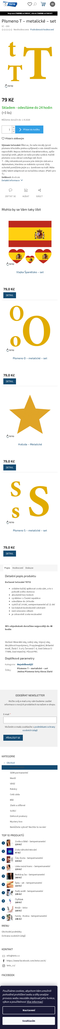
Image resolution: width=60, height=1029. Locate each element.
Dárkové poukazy (18, 815)
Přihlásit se (13, 736)
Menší (13, 777)
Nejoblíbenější (25, 660)
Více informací (35, 1002)
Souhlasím (28, 1021)
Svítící (13, 809)
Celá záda (15, 793)
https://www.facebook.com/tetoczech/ (26, 959)
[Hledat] (35, 4)
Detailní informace (11, 182)
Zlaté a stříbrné (17, 804)
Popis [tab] (7, 560)
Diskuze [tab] (29, 560)
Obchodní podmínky (12, 930)
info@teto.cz (13, 954)
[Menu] (52, 4)
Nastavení (29, 1010)
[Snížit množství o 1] (13, 134)
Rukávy (13, 788)
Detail (9, 295)
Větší (12, 782)
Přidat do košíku (31, 131)
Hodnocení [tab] (17, 560)
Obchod (11, 761)
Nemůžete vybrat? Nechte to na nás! (28, 825)
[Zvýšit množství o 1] (13, 130)
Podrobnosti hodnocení (42, 34)
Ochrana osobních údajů (14, 934)
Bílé (12, 798)
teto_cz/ (11, 964)
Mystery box (16, 820)
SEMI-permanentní (19, 771)
